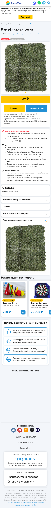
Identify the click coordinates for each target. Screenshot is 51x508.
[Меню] (2, 3)
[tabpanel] (25, 68)
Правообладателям (17, 39)
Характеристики (22, 34)
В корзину (14, 108)
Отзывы (6, 207)
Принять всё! (25, 17)
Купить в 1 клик (37, 108)
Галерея (33, 34)
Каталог (24, 448)
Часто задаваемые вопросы (16, 214)
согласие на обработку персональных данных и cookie (23, 11)
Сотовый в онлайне (20, 481)
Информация (24, 442)
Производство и (23, 477)
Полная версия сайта (25, 437)
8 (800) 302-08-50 (25, 459)
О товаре (12, 34)
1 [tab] (25, 92)
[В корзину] (23, 312)
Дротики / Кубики (10, 303)
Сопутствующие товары (11, 305)
